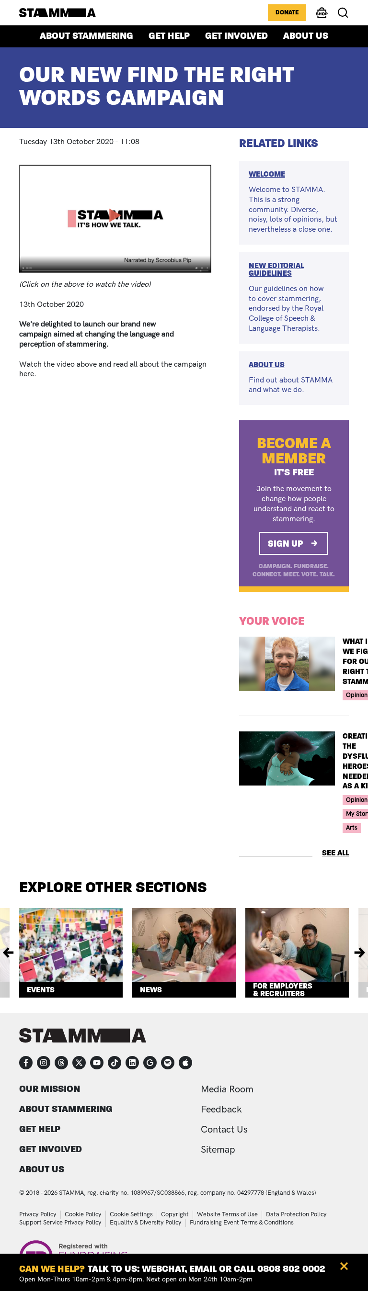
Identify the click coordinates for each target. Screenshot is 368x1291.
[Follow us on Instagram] (43, 1062)
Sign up (285, 543)
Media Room (227, 1089)
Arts (351, 827)
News (151, 989)
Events (41, 989)
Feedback (221, 1109)
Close (344, 1266)
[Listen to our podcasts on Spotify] (167, 1062)
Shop (322, 17)
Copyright (175, 1214)
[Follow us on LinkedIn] (132, 1062)
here (26, 374)
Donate (287, 12)
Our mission (49, 1089)
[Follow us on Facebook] (26, 1062)
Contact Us (224, 1129)
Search (343, 12)
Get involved (236, 36)
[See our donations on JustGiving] (150, 1062)
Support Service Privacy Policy (60, 1222)
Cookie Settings (131, 1214)
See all (335, 852)
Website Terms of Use (227, 1214)
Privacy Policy (38, 1214)
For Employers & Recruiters (282, 990)
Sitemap (218, 1150)
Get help (169, 36)
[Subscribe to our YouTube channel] (97, 1062)
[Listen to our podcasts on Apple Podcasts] (185, 1062)
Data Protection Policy (296, 1214)
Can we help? (52, 1269)
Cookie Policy (83, 1214)
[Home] (57, 12)
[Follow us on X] (79, 1062)
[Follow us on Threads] (61, 1062)
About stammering (86, 36)
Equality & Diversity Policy (146, 1222)
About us (305, 36)
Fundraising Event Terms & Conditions (242, 1222)
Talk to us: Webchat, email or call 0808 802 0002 (206, 1269)
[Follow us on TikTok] (114, 1062)
